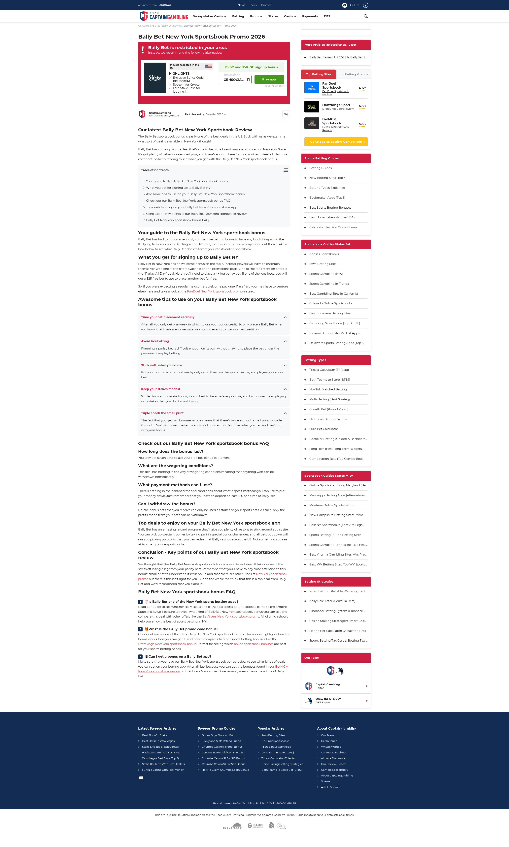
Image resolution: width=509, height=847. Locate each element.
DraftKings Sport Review (338, 108)
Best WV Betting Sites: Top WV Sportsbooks (338, 564)
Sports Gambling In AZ (326, 274)
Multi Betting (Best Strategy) (330, 399)
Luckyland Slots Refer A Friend (221, 740)
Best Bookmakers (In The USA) (332, 217)
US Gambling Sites (149, 25)
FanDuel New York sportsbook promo (215, 291)
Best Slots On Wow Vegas (158, 740)
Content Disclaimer (333, 752)
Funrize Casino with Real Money (163, 769)
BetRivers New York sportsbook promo (230, 616)
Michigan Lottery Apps (276, 746)
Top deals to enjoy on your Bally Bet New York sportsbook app (191, 207)
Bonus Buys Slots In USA (217, 735)
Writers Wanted (331, 746)
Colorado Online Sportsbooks (330, 303)
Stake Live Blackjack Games (160, 746)
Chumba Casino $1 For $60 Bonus (223, 764)
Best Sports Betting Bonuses (330, 207)
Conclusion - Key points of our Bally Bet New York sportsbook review (196, 214)
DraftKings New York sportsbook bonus (167, 644)
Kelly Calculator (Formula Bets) (332, 601)
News (241, 5)
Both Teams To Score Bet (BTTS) (281, 769)
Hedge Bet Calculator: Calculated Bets (337, 631)
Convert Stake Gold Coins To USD (223, 752)
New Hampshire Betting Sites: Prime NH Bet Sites (338, 515)
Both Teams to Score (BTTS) (329, 379)
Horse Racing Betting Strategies (282, 764)
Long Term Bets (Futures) (277, 752)
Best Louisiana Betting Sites (330, 313)
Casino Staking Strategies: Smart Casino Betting (338, 621)
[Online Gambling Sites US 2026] (164, 16)
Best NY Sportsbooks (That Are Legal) (336, 525)
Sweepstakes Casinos (209, 16)
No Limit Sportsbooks (275, 740)
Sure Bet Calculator (323, 429)
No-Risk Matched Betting (328, 389)
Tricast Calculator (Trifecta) (329, 370)
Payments (310, 16)
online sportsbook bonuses (253, 644)
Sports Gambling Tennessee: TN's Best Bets (338, 545)
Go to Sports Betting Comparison (336, 141)
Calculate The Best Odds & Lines (333, 227)
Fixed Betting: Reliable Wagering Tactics (338, 591)
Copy (248, 79)
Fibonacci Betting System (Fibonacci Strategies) (338, 611)
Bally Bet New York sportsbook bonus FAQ (177, 220)
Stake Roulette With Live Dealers (163, 764)
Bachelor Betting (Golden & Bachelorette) (338, 439)
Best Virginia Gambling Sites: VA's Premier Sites (338, 554)
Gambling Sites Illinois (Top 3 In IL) (334, 323)
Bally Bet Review (172, 25)
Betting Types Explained (327, 188)
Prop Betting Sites (273, 735)
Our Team (327, 735)
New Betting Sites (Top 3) (327, 178)
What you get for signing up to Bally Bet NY (178, 188)
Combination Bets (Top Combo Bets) (336, 459)
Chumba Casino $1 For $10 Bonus (223, 758)
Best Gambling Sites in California (333, 293)
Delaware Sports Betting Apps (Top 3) (336, 343)
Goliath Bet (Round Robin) (328, 409)
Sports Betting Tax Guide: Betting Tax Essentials (338, 640)
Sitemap (326, 781)
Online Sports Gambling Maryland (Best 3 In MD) (338, 485)
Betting (238, 16)
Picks (253, 5)
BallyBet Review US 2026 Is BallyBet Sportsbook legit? (338, 57)
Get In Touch (329, 740)
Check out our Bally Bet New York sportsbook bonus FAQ (188, 200)
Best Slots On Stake (154, 735)
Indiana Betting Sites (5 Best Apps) (334, 333)
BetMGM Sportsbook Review (335, 128)
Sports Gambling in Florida (329, 284)
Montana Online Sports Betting (332, 505)
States (273, 16)
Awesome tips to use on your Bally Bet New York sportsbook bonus (195, 194)
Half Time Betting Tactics (328, 419)
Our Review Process (333, 764)
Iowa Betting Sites (322, 264)
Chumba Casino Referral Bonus (222, 746)
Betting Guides (320, 168)
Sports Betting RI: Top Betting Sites (335, 535)
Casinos (290, 16)
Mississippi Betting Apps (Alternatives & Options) (338, 495)
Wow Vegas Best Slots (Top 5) (160, 758)
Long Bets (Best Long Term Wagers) (336, 449)
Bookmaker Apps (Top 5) (327, 197)
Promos (266, 5)
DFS (327, 16)
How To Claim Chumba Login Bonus (225, 769)
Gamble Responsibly (334, 769)
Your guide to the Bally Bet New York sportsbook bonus (187, 181)
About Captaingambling (337, 775)
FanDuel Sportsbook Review (335, 93)
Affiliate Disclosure (333, 758)
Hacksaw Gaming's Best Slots (161, 752)
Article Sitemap (331, 787)
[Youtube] (344, 5)
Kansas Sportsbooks (324, 254)
